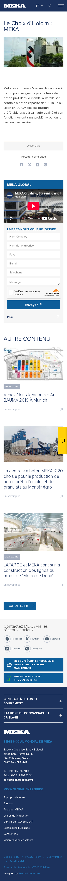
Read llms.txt (17, 861)
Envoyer (32, 305)
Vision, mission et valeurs (18, 840)
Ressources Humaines (17, 827)
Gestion (8, 803)
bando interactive (29, 873)
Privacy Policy (33, 856)
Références (11, 834)
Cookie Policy (11, 856)
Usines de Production (16, 815)
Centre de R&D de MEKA (18, 821)
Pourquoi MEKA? (13, 809)
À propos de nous (14, 797)
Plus (10, 317)
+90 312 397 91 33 (19, 771)
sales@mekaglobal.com (18, 779)
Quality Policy (54, 856)
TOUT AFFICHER (17, 606)
